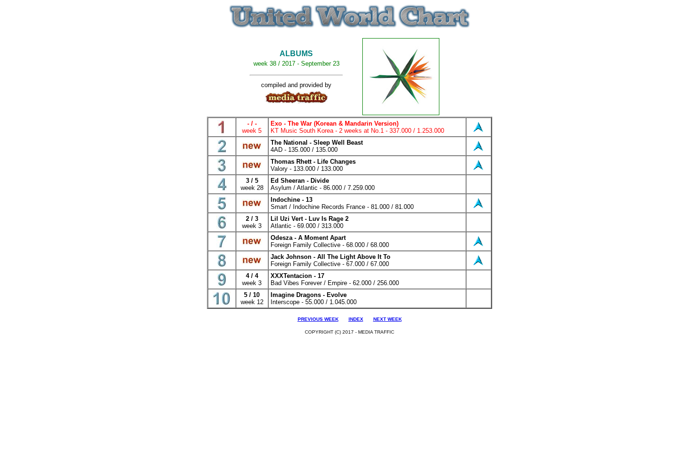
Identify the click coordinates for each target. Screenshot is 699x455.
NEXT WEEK (387, 319)
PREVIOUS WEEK (318, 319)
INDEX (356, 319)
